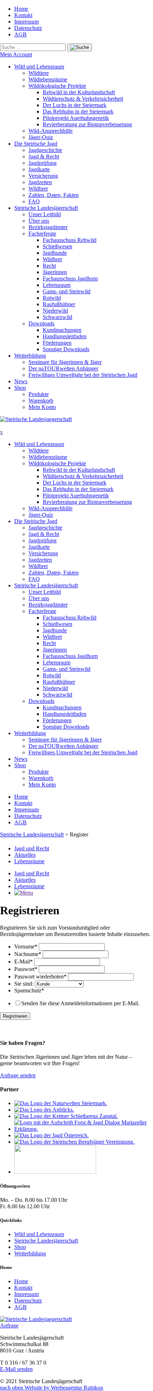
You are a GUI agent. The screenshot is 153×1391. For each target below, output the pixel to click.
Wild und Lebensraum (39, 67)
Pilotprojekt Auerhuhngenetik (76, 118)
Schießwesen (57, 246)
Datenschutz (28, 28)
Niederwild (55, 311)
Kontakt (23, 15)
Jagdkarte (39, 169)
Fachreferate (42, 234)
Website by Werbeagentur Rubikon (64, 1388)
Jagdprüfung (42, 163)
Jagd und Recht (31, 848)
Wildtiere (38, 73)
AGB (20, 34)
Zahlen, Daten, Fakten (53, 195)
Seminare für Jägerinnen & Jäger (65, 362)
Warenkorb (40, 401)
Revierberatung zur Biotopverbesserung (87, 124)
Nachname (27, 954)
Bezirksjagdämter (48, 227)
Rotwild (52, 298)
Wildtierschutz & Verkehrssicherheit (83, 99)
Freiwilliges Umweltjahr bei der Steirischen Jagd (82, 375)
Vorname (25, 947)
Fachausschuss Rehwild (69, 240)
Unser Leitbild (44, 214)
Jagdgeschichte (45, 150)
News (20, 381)
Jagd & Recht (43, 156)
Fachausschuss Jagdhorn (70, 278)
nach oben (12, 1388)
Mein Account (16, 54)
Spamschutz (29, 990)
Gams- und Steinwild (66, 291)
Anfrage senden (18, 1075)
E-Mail (23, 961)
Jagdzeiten (40, 182)
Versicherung (43, 176)
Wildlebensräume (47, 79)
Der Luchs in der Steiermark (74, 105)
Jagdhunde (55, 253)
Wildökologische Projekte (57, 86)
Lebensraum (56, 285)
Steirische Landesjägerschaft (46, 208)
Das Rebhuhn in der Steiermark (78, 111)
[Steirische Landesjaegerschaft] (36, 419)
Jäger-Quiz (40, 137)
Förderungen (57, 343)
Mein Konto (42, 407)
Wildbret (38, 189)
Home (21, 9)
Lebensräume (29, 861)
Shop (20, 388)
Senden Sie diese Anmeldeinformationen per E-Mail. (80, 1003)
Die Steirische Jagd (35, 144)
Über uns (38, 221)
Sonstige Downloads (66, 349)
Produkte (38, 394)
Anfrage (9, 1325)
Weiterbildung (30, 356)
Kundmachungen (62, 330)
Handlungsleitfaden (64, 336)
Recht (49, 266)
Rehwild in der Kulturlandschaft (79, 92)
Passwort (25, 969)
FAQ (34, 201)
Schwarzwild (57, 317)
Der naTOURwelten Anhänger (63, 368)
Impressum (26, 22)
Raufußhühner (59, 304)
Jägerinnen (55, 272)
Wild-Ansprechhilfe (50, 131)
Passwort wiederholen (40, 976)
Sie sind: (24, 984)
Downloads (41, 323)
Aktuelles (25, 855)
